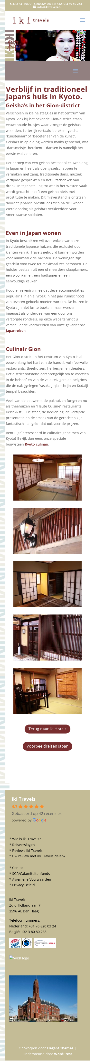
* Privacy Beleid (22, 885)
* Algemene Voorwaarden (30, 879)
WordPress (63, 1054)
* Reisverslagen (22, 844)
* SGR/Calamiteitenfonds (29, 873)
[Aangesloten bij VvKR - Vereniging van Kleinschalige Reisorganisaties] (19, 958)
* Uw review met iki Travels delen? (37, 856)
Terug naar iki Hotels (47, 729)
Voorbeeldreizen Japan (47, 746)
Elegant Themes (60, 1048)
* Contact (17, 867)
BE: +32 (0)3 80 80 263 (67, 4)
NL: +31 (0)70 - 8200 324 (30, 4)
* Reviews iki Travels (26, 850)
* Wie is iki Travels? (25, 839)
